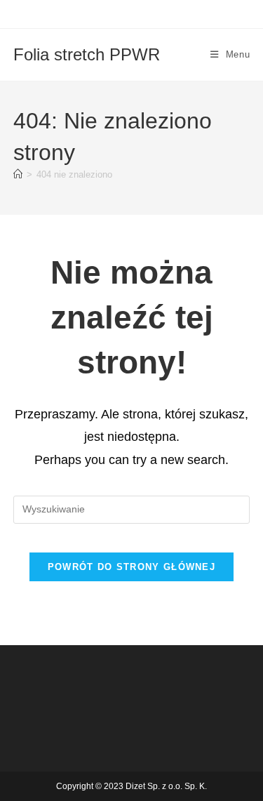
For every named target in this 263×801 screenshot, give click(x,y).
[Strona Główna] (17, 174)
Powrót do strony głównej (131, 567)
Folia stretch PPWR (86, 54)
